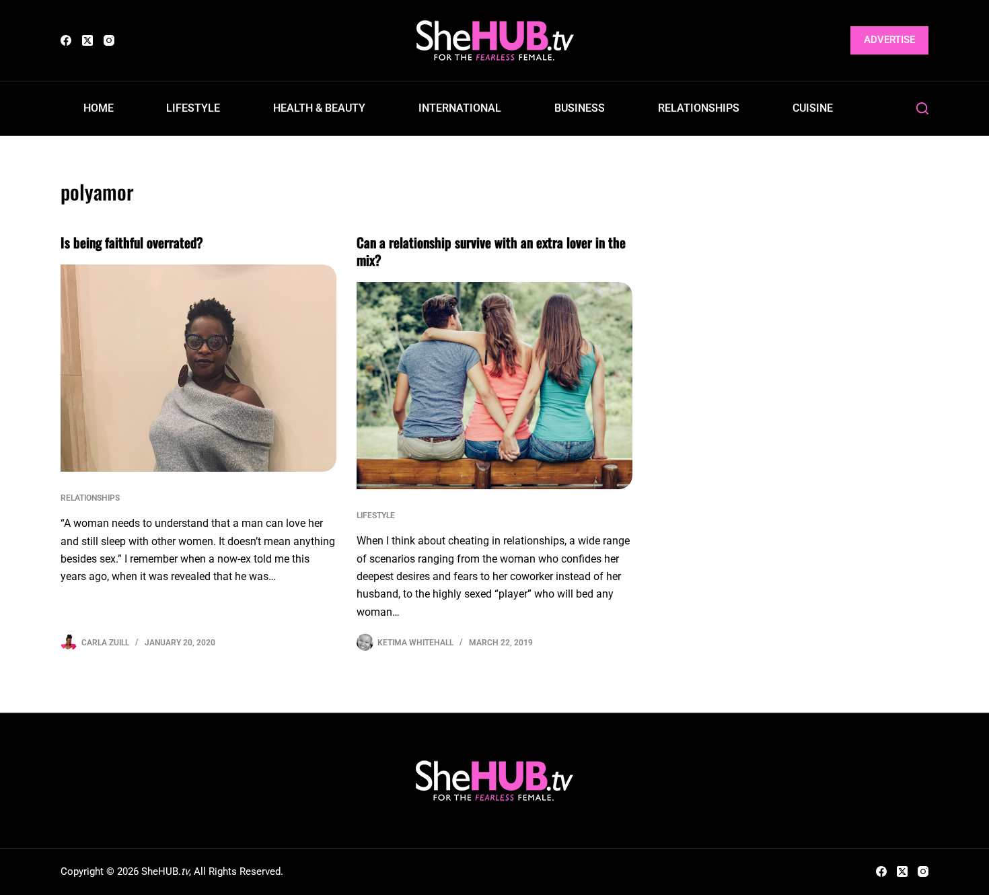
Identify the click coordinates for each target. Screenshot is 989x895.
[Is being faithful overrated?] (198, 368)
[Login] (832, 41)
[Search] (922, 108)
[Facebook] (66, 40)
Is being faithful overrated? (132, 242)
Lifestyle (193, 108)
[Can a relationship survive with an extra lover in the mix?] (494, 385)
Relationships (698, 108)
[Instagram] (109, 40)
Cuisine (813, 108)
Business (579, 108)
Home (98, 108)
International (459, 108)
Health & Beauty (319, 108)
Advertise (889, 40)
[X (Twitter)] (87, 40)
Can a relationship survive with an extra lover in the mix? (491, 251)
